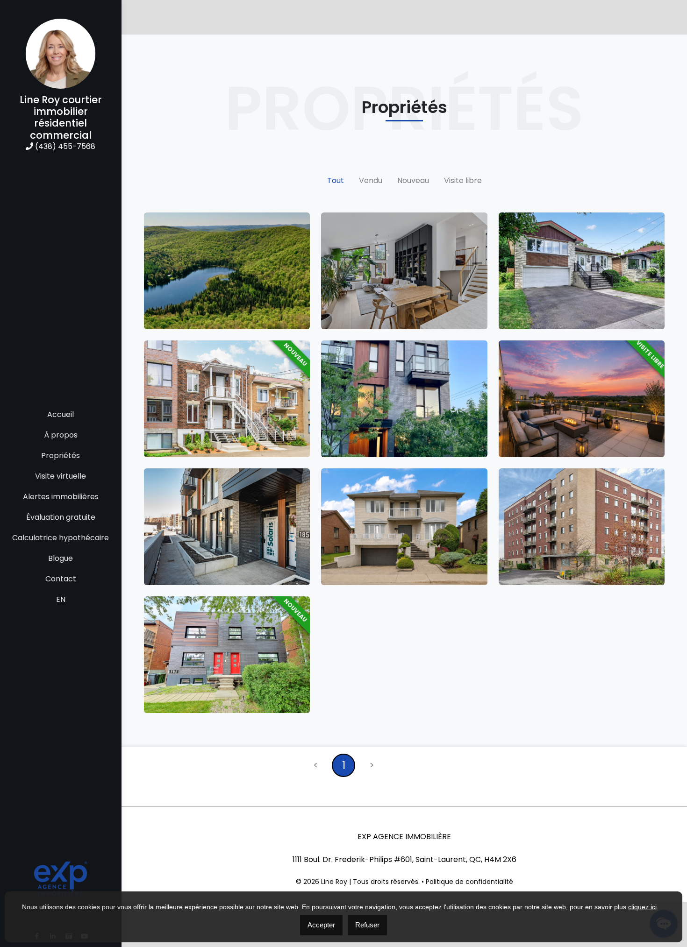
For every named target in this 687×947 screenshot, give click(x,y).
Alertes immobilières (61, 496)
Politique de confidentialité (469, 881)
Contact (60, 578)
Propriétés (60, 455)
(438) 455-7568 (64, 146)
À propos (61, 435)
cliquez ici (642, 907)
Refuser (367, 925)
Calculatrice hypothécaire (60, 537)
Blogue (60, 558)
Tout (335, 180)
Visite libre (463, 180)
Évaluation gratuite (60, 517)
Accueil (60, 414)
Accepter (321, 925)
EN (60, 599)
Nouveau (413, 180)
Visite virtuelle (60, 476)
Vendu (370, 180)
